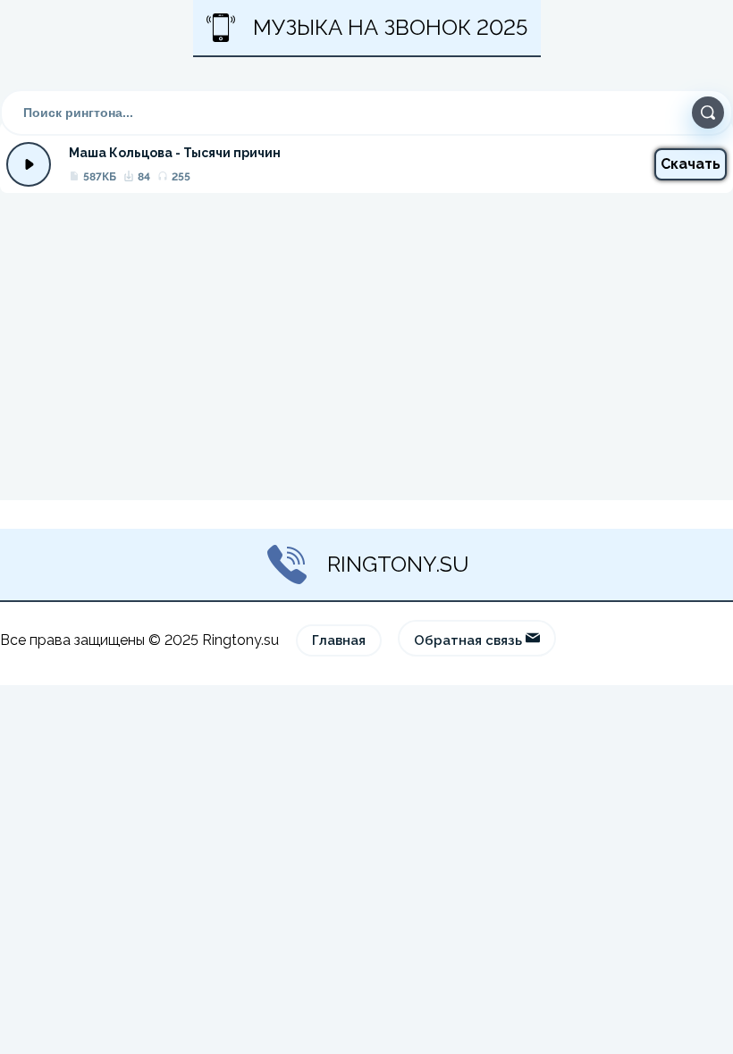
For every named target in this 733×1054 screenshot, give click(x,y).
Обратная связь (470, 640)
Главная (339, 640)
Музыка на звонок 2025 (390, 27)
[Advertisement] (366, 347)
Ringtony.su (398, 564)
